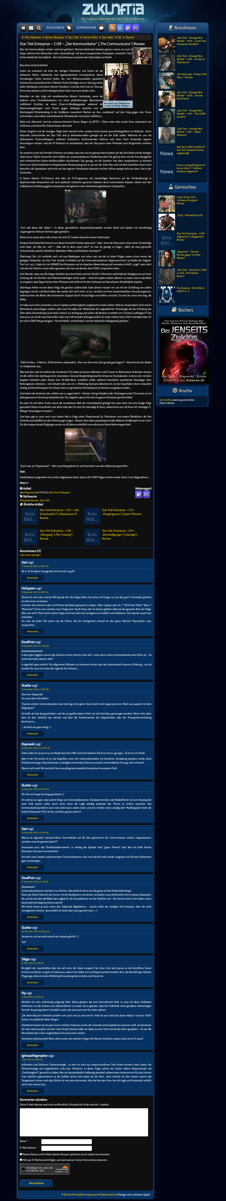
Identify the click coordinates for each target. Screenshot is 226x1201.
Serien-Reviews (54, 37)
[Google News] (120, 28)
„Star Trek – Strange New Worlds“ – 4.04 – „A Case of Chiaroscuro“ (191, 59)
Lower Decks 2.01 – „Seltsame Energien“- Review (188, 200)
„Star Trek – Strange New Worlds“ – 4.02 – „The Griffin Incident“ (191, 113)
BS (135, 27)
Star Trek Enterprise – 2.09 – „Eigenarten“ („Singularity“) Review (191, 236)
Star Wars (107, 37)
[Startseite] (23, 28)
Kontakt (78, 1194)
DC (119, 37)
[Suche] (38, 28)
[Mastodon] (127, 28)
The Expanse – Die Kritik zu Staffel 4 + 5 (190, 289)
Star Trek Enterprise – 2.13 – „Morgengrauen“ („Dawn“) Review (121, 512)
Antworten (32, 577)
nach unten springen (30, 554)
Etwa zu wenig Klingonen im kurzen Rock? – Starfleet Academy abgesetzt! (191, 168)
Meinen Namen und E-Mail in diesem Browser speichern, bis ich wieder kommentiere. (66, 1154)
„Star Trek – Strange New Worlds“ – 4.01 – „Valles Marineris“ (190, 132)
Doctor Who (90, 37)
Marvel (130, 37)
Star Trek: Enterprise (59, 492)
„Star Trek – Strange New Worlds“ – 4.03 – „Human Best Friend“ (190, 95)
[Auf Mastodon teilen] (138, 494)
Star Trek (73, 37)
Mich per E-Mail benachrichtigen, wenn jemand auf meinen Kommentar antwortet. (65, 1160)
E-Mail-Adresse (28, 1147)
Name (24, 1141)
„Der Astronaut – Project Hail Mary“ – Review (191, 76)
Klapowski (29, 492)
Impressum (91, 1194)
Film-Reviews (33, 37)
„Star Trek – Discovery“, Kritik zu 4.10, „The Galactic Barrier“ (191, 273)
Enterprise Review (29, 500)
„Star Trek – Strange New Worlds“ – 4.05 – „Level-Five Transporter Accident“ (191, 41)
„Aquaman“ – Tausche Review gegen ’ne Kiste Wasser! (188, 254)
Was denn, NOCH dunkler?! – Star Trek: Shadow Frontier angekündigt (191, 150)
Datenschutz (108, 1194)
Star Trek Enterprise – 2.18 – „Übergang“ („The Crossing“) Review (56, 534)
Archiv (67, 1194)
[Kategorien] (69, 28)
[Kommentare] (101, 28)
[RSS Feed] (112, 28)
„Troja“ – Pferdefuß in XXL (190, 215)
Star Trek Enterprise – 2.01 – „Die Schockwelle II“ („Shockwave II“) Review (59, 514)
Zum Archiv (165, 399)
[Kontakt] (31, 28)
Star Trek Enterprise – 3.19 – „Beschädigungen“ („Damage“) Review (119, 534)
